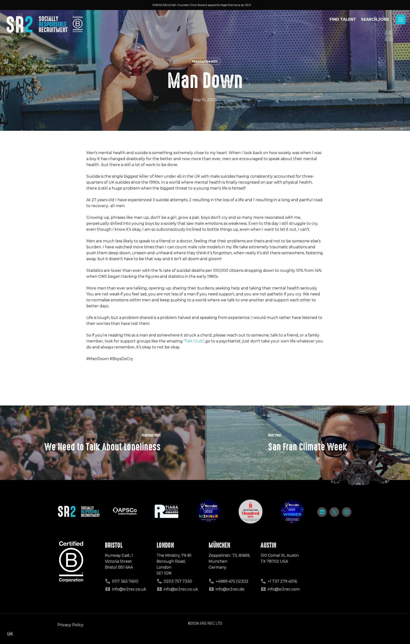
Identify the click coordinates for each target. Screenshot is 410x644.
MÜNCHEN (219, 545)
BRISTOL (113, 545)
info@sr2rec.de (230, 589)
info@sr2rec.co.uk (129, 589)
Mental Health (205, 61)
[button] (400, 19)
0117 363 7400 (125, 581)
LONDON (165, 545)
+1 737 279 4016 (282, 581)
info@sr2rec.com (284, 589)
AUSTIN (268, 545)
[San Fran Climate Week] (307, 442)
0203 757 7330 (178, 581)
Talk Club (193, 341)
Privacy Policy (70, 625)
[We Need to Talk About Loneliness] (102, 442)
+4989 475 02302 (232, 581)
